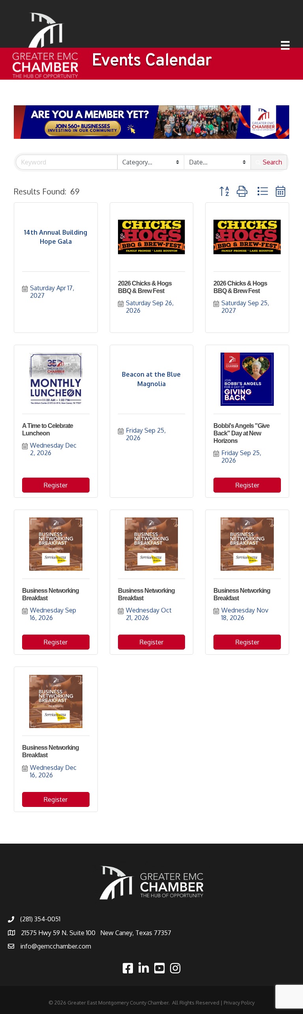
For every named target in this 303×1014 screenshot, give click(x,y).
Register (55, 485)
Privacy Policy (239, 1002)
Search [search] (272, 162)
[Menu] (285, 45)
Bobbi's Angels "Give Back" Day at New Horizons (241, 433)
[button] (224, 191)
